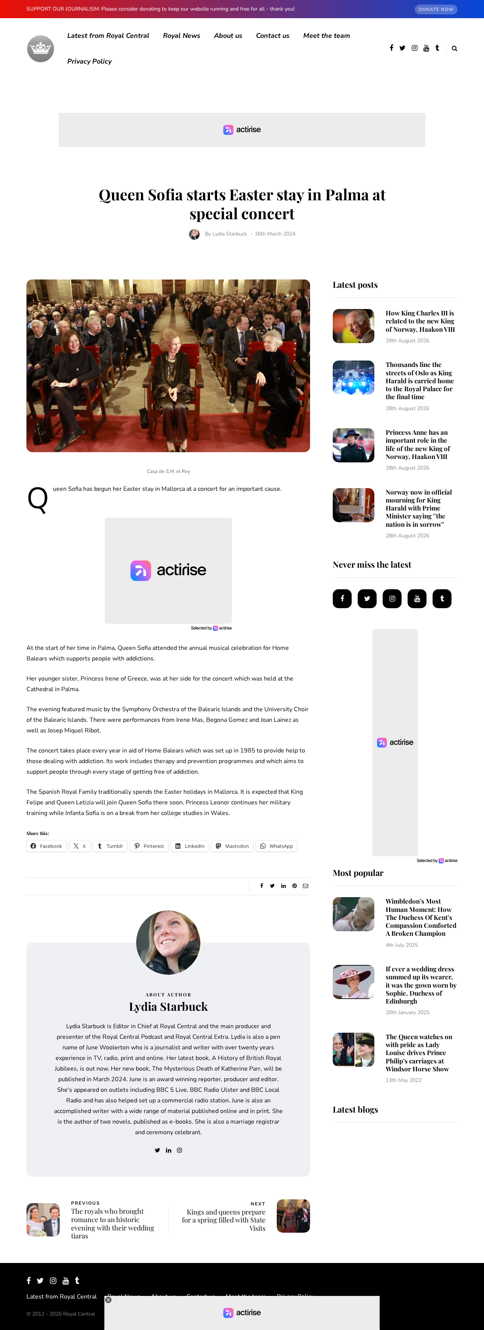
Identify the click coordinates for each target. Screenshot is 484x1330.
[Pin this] (294, 886)
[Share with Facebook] (261, 886)
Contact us (273, 35)
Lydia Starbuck (230, 233)
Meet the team (326, 35)
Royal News (181, 35)
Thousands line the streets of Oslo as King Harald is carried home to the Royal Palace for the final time (420, 380)
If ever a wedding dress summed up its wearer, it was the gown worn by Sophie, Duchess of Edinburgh (421, 985)
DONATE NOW (436, 9)
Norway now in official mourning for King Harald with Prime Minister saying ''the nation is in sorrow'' (419, 508)
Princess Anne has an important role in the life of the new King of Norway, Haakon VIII (418, 444)
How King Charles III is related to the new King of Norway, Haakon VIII (420, 321)
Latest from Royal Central (108, 35)
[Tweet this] (272, 886)
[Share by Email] (305, 886)
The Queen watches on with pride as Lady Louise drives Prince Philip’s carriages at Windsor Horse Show (419, 1052)
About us (228, 35)
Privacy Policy (89, 61)
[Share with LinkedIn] (283, 886)
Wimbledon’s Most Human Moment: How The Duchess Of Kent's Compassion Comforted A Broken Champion (421, 917)
